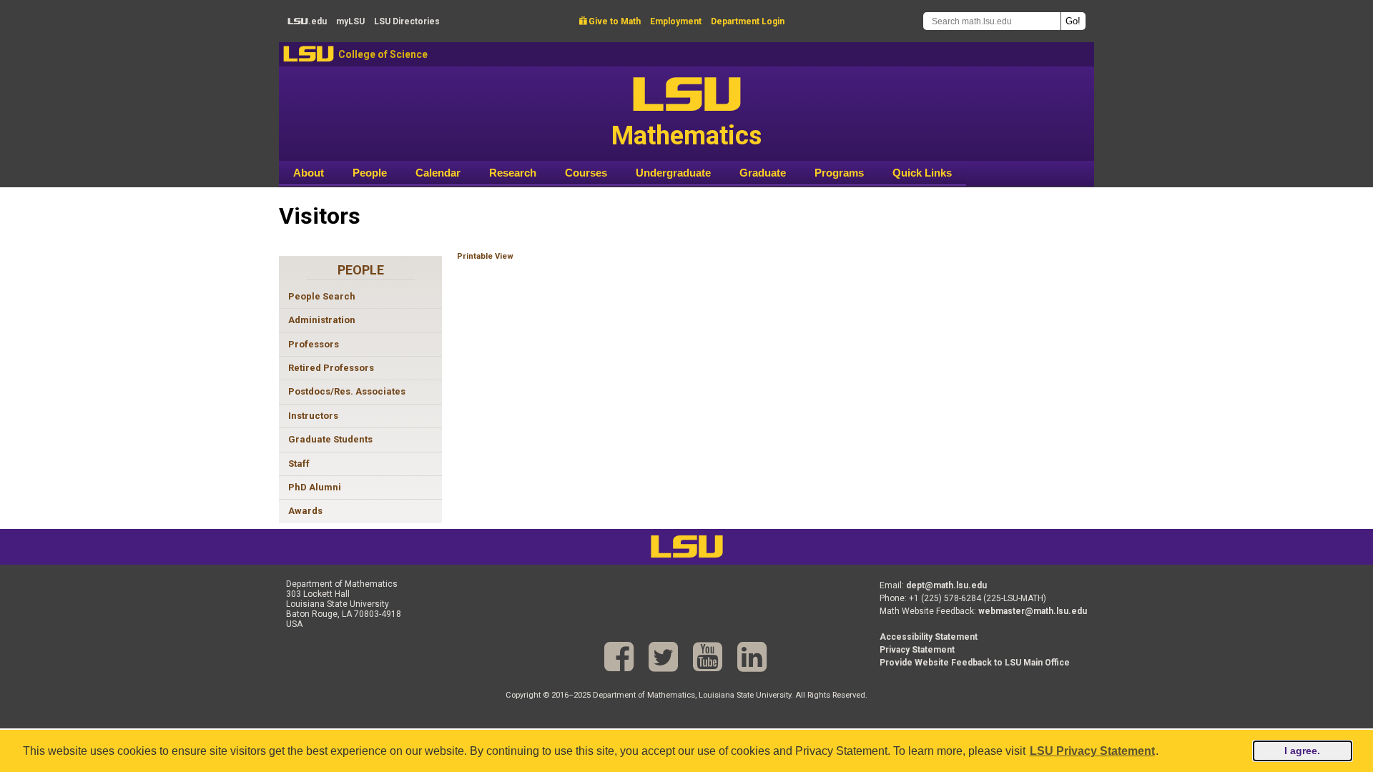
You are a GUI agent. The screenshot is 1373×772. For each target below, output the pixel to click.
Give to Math (610, 21)
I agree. (1302, 750)
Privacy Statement (917, 650)
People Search (321, 296)
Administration (321, 320)
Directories (407, 21)
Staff (299, 463)
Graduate (762, 173)
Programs (839, 173)
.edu (307, 21)
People (370, 173)
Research (512, 173)
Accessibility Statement (929, 637)
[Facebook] (619, 657)
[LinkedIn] (752, 657)
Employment (676, 21)
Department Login (747, 21)
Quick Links (922, 173)
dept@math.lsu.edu (946, 585)
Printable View (485, 256)
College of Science (383, 54)
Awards (305, 510)
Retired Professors (331, 367)
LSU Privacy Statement (1092, 751)
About (308, 173)
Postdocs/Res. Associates (346, 391)
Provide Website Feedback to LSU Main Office (975, 663)
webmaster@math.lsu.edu (1032, 611)
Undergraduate (673, 173)
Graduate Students (330, 439)
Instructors (313, 415)
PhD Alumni (314, 487)
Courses (586, 173)
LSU (308, 54)
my (350, 21)
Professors (313, 344)
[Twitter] (663, 657)
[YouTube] (707, 657)
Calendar (438, 173)
